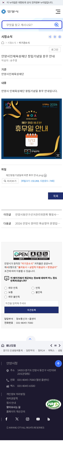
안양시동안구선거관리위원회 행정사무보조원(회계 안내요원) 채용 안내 (38, 214)
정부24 (41, 350)
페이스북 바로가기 (6, 419)
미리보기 (11, 181)
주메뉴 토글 (58, 12)
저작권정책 (12, 398)
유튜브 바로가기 (38, 419)
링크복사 (55, 37)
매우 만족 (13, 287)
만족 (37, 287)
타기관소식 (24, 42)
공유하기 (50, 37)
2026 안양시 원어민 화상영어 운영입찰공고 (38, 223)
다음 (60, 345)
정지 (55, 345)
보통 (10, 292)
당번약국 (30, 350)
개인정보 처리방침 (15, 394)
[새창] (57, 155)
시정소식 (12, 42)
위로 (58, 363)
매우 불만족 (14, 296)
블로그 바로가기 (49, 419)
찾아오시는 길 (13, 407)
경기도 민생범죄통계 (13, 350)
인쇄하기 (60, 37)
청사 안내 (11, 403)
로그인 (54, 49)
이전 (51, 345)
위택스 (51, 350)
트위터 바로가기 (17, 419)
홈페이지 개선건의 (15, 411)
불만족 (38, 292)
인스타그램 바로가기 (28, 419)
